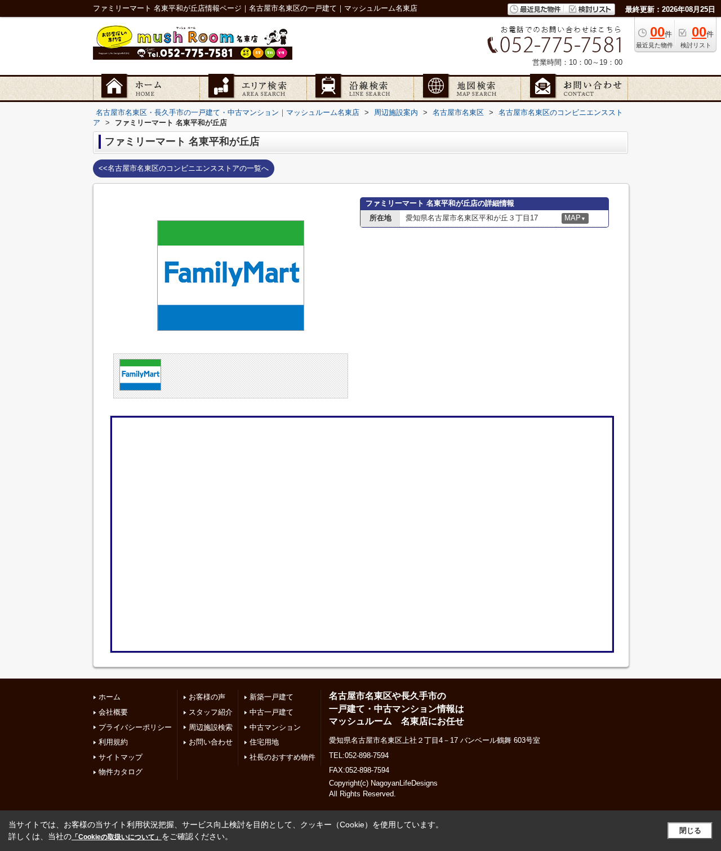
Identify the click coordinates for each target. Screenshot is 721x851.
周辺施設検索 (211, 727)
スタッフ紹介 (211, 712)
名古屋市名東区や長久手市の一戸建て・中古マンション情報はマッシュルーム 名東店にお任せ (396, 708)
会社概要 (113, 712)
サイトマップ (121, 757)
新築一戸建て (271, 697)
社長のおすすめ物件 (282, 757)
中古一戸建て (271, 712)
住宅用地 (264, 742)
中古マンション (275, 727)
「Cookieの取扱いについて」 (117, 837)
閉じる (690, 830)
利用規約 (113, 742)
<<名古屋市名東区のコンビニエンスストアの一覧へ (184, 168)
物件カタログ (121, 772)
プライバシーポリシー (135, 727)
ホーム (110, 697)
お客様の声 (207, 697)
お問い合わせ (211, 742)
